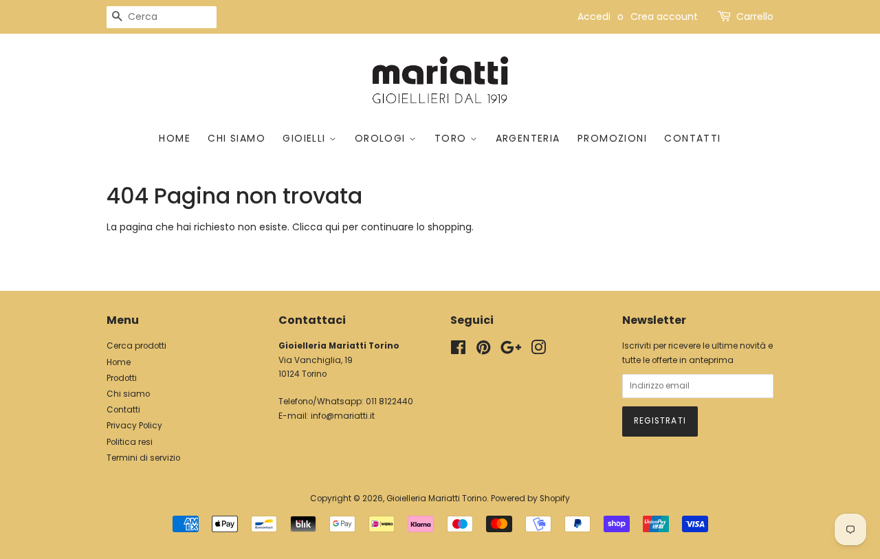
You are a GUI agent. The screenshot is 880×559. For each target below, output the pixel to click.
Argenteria (528, 138)
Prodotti (122, 378)
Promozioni (612, 138)
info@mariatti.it (343, 415)
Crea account (664, 16)
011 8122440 (389, 401)
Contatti (692, 138)
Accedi (594, 16)
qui (332, 227)
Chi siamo (236, 138)
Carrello (754, 16)
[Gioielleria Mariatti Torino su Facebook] (458, 350)
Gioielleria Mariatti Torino (436, 498)
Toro (452, 138)
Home (174, 138)
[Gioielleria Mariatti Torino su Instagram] (538, 350)
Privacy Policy (134, 425)
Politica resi (130, 442)
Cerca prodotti (136, 345)
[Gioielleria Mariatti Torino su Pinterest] (483, 350)
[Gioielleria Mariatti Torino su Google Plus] (510, 350)
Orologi (382, 138)
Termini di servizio (143, 457)
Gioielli (306, 138)
